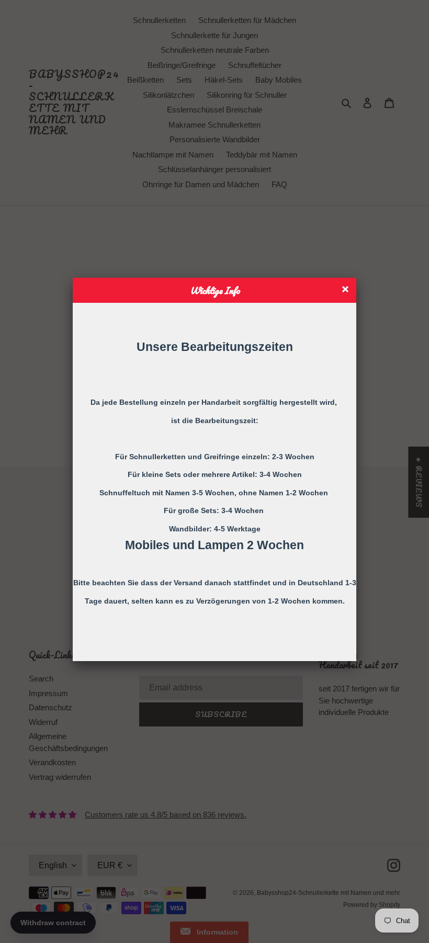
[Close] (346, 290)
